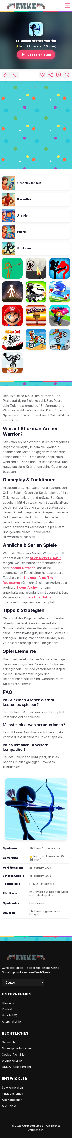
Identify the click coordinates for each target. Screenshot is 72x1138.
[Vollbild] (66, 74)
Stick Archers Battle (45, 558)
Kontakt (7, 1009)
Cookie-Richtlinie (13, 1054)
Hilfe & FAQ (9, 1015)
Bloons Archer (27, 587)
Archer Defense (23, 568)
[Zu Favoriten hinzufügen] (42, 74)
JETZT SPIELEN (39, 54)
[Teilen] (50, 74)
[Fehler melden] (58, 74)
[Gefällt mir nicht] (15, 75)
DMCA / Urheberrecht (16, 1067)
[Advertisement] (36, 127)
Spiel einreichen (12, 1087)
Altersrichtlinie (11, 1021)
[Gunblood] (26, 6)
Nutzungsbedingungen (17, 1048)
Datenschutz (10, 1042)
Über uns (8, 1003)
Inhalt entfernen (12, 1093)
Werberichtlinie (12, 1060)
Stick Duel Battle (38, 597)
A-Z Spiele (9, 1106)
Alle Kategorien (12, 1100)
